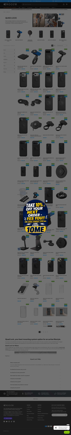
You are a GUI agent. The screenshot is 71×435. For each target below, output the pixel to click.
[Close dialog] (47, 201)
